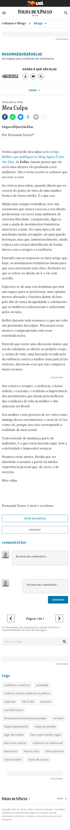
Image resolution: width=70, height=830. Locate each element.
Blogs (38, 23)
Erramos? (35, 529)
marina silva (31, 751)
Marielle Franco (13, 710)
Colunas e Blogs (14, 23)
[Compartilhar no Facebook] (5, 117)
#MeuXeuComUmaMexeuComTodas (25, 718)
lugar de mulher (14, 735)
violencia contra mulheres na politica (27, 693)
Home (33, 90)
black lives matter (15, 743)
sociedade (42, 685)
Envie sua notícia (35, 518)
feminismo (10, 751)
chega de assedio (45, 726)
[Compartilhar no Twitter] (21, 117)
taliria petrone (54, 751)
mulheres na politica (17, 685)
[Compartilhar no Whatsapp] (13, 117)
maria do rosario (38, 759)
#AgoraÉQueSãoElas (22, 54)
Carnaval (58, 718)
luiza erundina (13, 759)
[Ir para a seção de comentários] (36, 117)
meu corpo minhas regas (45, 735)
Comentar (58, 599)
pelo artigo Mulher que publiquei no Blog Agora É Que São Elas (33, 157)
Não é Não (28, 702)
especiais (9, 702)
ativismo (46, 702)
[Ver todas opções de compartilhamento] (28, 117)
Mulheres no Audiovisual (48, 743)
